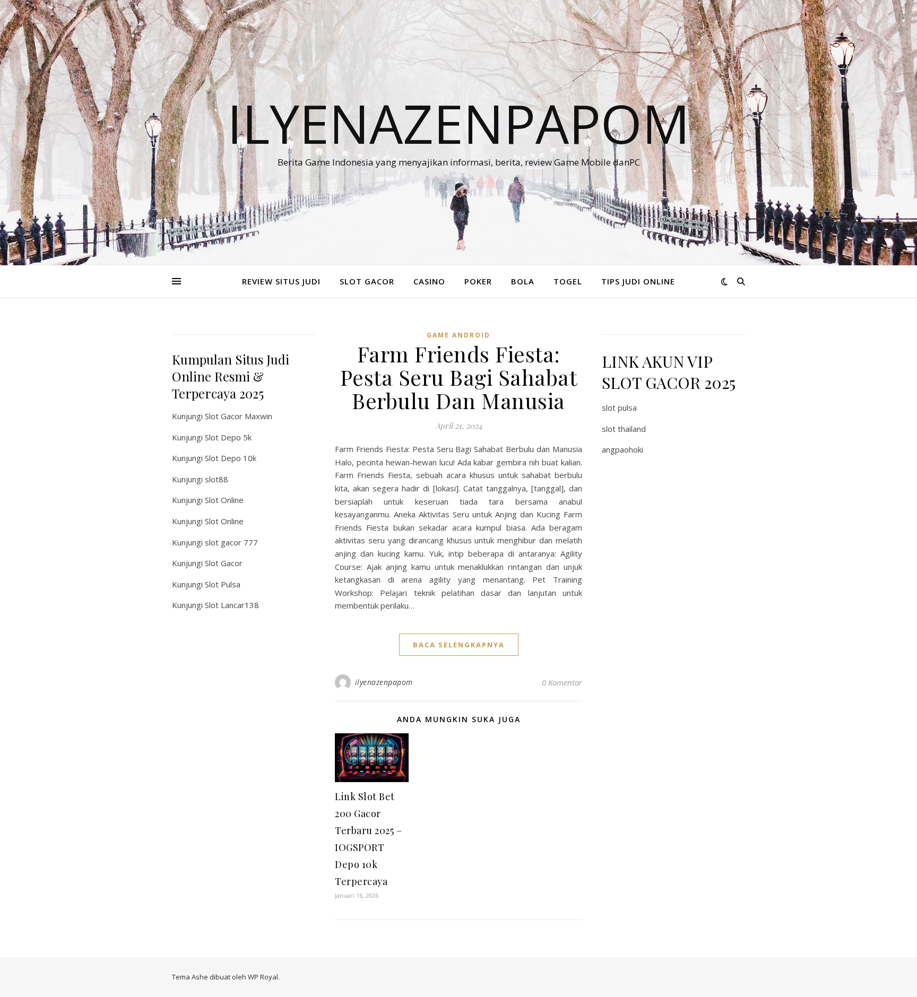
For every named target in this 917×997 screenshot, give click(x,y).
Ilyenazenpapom (458, 123)
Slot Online (224, 500)
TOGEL (567, 281)
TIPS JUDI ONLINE (638, 281)
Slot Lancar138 (232, 605)
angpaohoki (622, 449)
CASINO (429, 281)
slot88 (216, 479)
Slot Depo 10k (230, 458)
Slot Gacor (224, 563)
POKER (478, 281)
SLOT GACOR (367, 281)
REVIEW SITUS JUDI (281, 281)
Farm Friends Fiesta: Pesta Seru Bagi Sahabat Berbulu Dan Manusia (458, 377)
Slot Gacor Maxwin (238, 416)
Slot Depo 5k (228, 437)
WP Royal (263, 977)
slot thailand (624, 428)
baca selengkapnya (459, 644)
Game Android (458, 335)
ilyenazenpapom (384, 682)
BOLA (522, 281)
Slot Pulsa (222, 584)
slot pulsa (619, 407)
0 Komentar (562, 682)
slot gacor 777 (231, 542)
